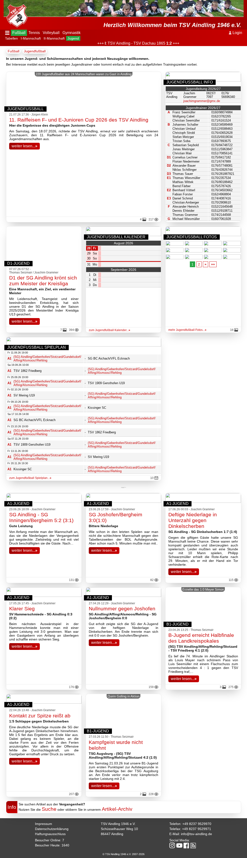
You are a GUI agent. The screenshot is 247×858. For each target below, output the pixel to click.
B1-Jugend (177, 624)
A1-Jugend (18, 504)
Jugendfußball (35, 51)
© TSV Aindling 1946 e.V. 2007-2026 (123, 854)
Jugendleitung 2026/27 (203, 89)
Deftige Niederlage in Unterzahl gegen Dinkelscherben (192, 520)
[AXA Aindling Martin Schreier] (123, 487)
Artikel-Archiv (117, 809)
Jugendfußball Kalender (116, 237)
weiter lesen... (24, 146)
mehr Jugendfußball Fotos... (187, 330)
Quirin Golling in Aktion (123, 696)
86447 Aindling (112, 834)
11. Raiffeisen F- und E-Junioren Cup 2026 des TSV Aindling (78, 120)
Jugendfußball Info (189, 82)
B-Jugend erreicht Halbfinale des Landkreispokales (201, 638)
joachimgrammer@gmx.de (201, 101)
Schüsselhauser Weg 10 (119, 829)
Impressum (43, 824)
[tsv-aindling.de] (16, 14)
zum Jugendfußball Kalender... (109, 330)
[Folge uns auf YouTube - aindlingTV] (179, 846)
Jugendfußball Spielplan (36, 347)
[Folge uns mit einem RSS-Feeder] (193, 846)
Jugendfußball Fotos (191, 237)
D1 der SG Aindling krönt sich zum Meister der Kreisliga (43, 280)
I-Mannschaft (31, 38)
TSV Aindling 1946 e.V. (118, 824)
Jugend (73, 38)
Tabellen (11, 38)
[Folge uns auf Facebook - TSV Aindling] (186, 846)
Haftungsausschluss (50, 834)
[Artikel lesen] (44, 501)
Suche (49, 809)
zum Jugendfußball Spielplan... (30, 478)
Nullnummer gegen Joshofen (122, 608)
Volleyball (51, 33)
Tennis (34, 33)
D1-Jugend (18, 263)
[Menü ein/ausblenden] (7, 33)
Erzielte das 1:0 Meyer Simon (203, 589)
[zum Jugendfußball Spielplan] (83, 345)
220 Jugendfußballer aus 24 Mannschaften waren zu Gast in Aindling (83, 74)
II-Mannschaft (54, 38)
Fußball (19, 33)
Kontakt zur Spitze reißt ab (39, 715)
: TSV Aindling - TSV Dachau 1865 (127, 43)
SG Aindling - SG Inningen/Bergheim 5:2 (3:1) (41, 517)
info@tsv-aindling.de (196, 834)
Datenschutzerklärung (52, 829)
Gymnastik (71, 33)
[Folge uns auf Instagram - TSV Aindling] (172, 846)
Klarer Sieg (22, 608)
